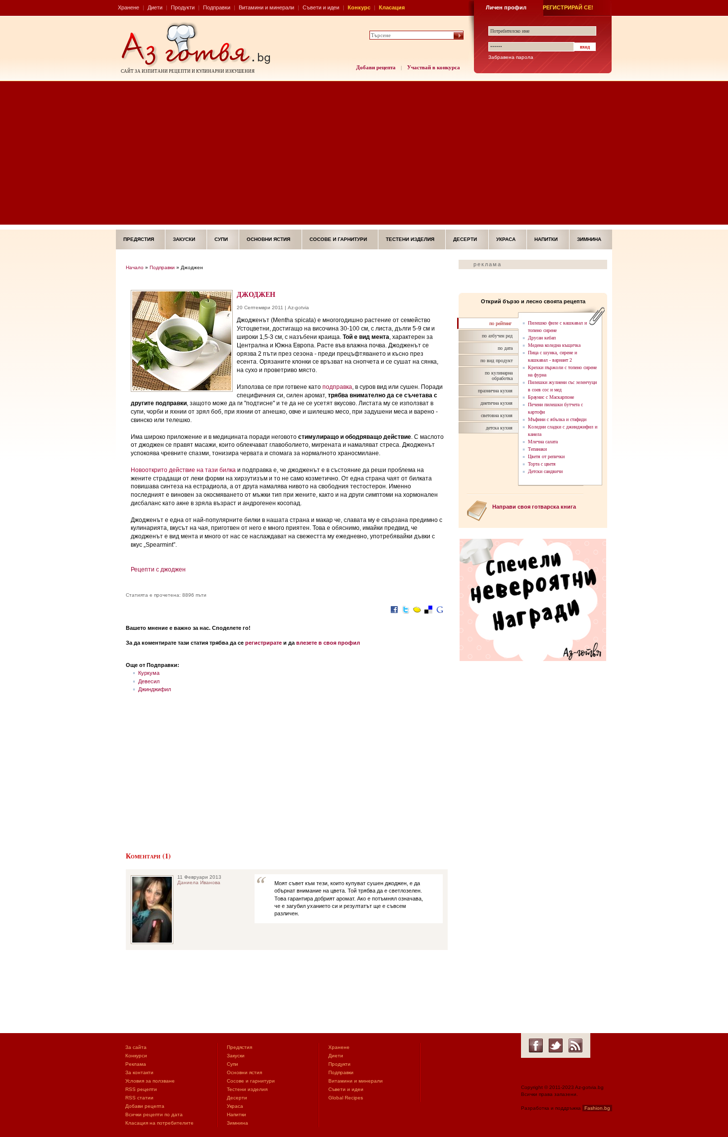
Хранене (128, 7)
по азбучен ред (497, 335)
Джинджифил (154, 689)
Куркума (148, 673)
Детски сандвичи (545, 471)
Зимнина (589, 239)
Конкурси (136, 1055)
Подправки (216, 7)
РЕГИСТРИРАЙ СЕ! (568, 7)
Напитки (546, 239)
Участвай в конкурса (433, 67)
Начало (135, 267)
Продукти (183, 7)
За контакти (139, 1072)
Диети (155, 7)
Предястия (138, 239)
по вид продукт (496, 360)
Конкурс (359, 7)
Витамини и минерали (266, 7)
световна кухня (497, 415)
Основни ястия (268, 239)
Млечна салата (543, 441)
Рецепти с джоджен (158, 569)
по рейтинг (500, 323)
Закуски (184, 239)
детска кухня (499, 427)
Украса (506, 239)
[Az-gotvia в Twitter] (555, 1045)
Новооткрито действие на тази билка (183, 470)
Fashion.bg (597, 1108)
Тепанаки (537, 449)
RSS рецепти (141, 1089)
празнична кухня (495, 390)
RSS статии (139, 1097)
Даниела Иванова (198, 882)
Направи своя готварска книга (534, 507)
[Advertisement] (364, 155)
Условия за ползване (150, 1081)
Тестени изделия (410, 239)
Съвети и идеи (321, 7)
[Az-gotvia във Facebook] (535, 1045)
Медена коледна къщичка (554, 345)
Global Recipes (345, 1097)
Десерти (465, 239)
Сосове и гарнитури (338, 239)
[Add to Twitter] (406, 614)
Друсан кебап (542, 337)
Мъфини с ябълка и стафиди (557, 419)
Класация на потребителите (159, 1123)
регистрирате (263, 643)
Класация (392, 7)
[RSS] (575, 1045)
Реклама (135, 1064)
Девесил (148, 681)
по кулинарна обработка (499, 375)
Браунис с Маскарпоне (551, 397)
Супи (221, 239)
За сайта (136, 1047)
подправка (337, 386)
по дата (505, 348)
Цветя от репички (546, 456)
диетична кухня (496, 403)
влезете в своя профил (328, 643)
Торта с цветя (542, 464)
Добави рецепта (376, 67)
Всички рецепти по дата (154, 1114)
